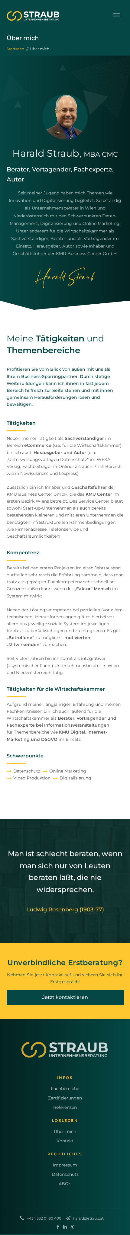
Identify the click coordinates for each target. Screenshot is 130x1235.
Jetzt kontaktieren (65, 997)
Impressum (65, 1165)
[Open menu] (117, 15)
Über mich (65, 1131)
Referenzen (65, 1107)
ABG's (65, 1183)
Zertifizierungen (65, 1098)
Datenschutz (65, 1174)
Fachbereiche (65, 1088)
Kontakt (65, 1141)
